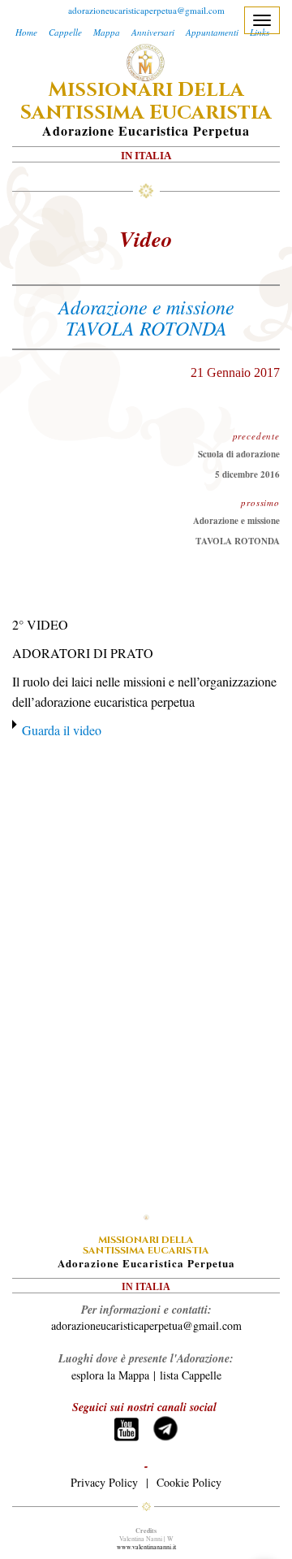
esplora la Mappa (110, 1375)
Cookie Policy (189, 1482)
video (146, 238)
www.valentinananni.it (146, 1547)
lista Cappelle (190, 1375)
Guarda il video (61, 729)
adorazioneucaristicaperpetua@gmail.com (146, 10)
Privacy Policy (104, 1482)
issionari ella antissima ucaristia (146, 101)
